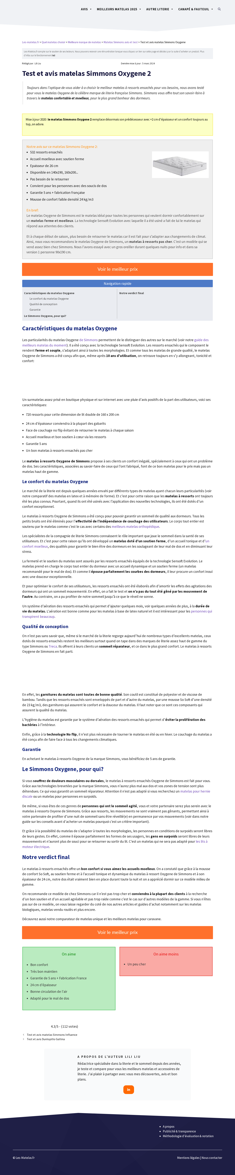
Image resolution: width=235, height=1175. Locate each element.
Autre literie (157, 9)
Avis (84, 9)
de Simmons (88, 340)
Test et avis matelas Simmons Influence (52, 1034)
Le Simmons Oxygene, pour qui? (45, 316)
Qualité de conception (43, 304)
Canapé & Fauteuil (193, 9)
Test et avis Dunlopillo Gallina (46, 1039)
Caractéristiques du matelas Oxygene (49, 293)
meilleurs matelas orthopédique (135, 526)
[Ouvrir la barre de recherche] (219, 9)
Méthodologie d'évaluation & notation (188, 1136)
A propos (168, 1126)
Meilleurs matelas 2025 (117, 9)
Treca (53, 646)
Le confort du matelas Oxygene (49, 298)
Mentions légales (188, 1158)
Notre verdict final (131, 293)
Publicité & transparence (179, 1131)
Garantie (35, 309)
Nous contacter (212, 1158)
